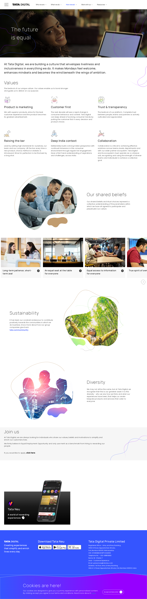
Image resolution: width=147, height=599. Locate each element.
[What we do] (23, 518)
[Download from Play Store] (59, 547)
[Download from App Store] (45, 547)
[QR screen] (74, 547)
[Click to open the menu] (6, 4)
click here (30, 453)
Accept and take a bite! (111, 592)
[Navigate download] (45, 547)
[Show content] (38, 270)
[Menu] (6, 4)
